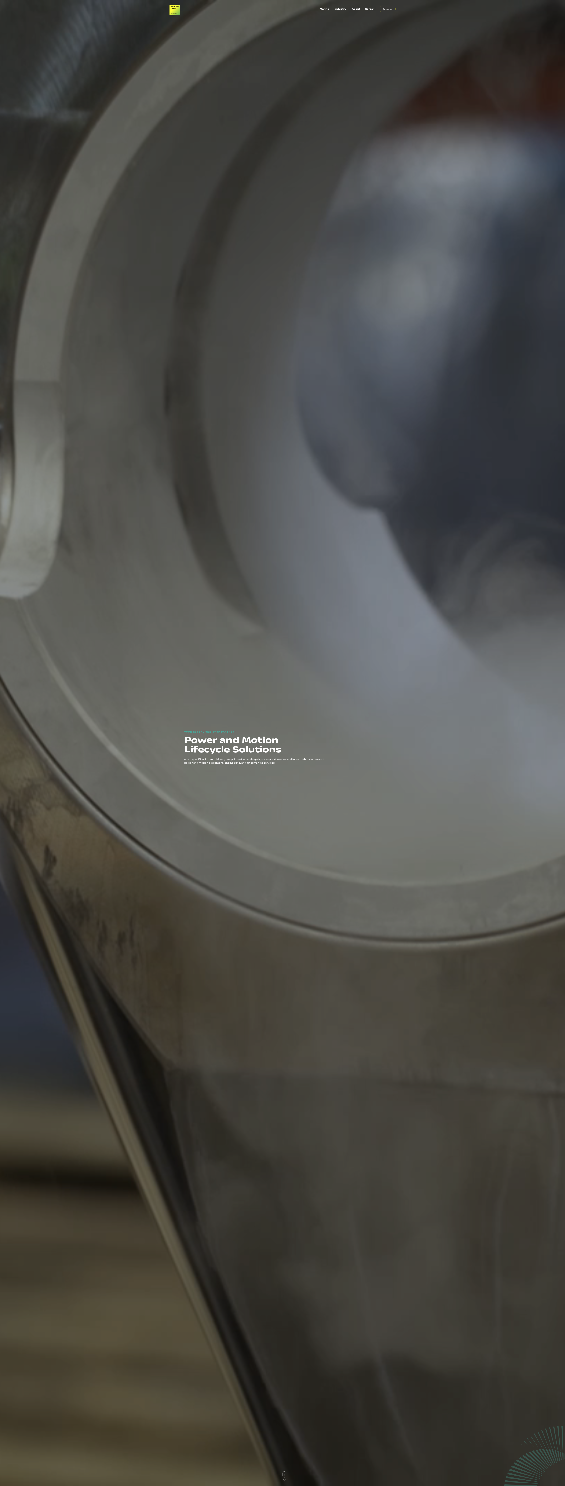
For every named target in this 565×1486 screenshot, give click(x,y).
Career (369, 9)
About (356, 9)
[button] (284, 1475)
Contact (387, 9)
